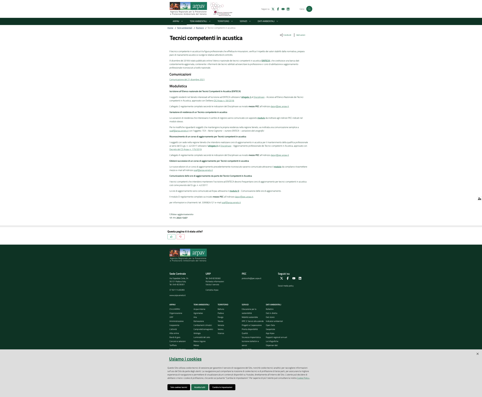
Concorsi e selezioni (177, 341)
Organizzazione (175, 313)
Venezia (221, 325)
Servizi (243, 21)
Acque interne (199, 309)
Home (170, 28)
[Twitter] (272, 8)
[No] (181, 236)
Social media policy (286, 285)
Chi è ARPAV (174, 309)
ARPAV (176, 21)
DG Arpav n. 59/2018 (224, 100)
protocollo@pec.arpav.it (251, 278)
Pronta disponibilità (250, 329)
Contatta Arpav (212, 289)
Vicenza (221, 333)
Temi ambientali (198, 21)
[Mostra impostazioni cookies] (479, 198)
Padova (221, 313)
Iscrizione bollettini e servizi (250, 343)
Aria (195, 317)
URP (171, 317)
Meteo (196, 345)
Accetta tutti (199, 387)
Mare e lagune (199, 341)
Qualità (245, 333)
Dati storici (270, 317)
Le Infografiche (272, 341)
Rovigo (220, 317)
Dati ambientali (266, 21)
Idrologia (197, 333)
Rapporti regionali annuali (276, 337)
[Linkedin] (287, 8)
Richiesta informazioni (215, 281)
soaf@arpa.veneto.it (179, 130)
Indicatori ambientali (274, 321)
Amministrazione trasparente (176, 323)
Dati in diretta (271, 313)
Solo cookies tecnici (178, 387)
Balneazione (199, 321)
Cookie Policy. (303, 378)
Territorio (223, 21)
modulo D (234, 191)
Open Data (270, 325)
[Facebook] (277, 8)
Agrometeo (198, 313)
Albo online (174, 333)
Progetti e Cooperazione (252, 325)
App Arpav (270, 333)
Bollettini (270, 309)
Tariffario (173, 345)
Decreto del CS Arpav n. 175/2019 (185, 149)
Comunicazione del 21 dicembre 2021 (187, 79)
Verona (220, 329)
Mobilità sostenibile (250, 317)
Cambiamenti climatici (203, 325)
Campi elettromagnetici (203, 329)
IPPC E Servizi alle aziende (253, 321)
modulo (277, 166)
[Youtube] (282, 8)
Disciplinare (259, 97)
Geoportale (270, 329)
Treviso (220, 321)
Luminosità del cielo (202, 337)
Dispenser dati (272, 345)
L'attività (173, 329)
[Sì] (171, 236)
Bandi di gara (174, 337)
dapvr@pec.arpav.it (280, 106)
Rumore (200, 28)
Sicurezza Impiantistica (251, 337)
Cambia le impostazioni (222, 387)
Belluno (221, 309)
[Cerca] (309, 9)
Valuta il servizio (212, 284)
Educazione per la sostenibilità (249, 311)
